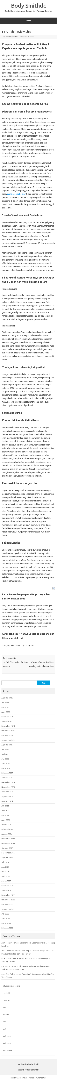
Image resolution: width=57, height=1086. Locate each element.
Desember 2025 (8, 726)
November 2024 (8, 787)
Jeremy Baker (12, 37)
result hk (6, 993)
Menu (28, 20)
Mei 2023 (5, 872)
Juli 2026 (5, 703)
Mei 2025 (5, 759)
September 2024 (8, 796)
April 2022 (5, 919)
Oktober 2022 (7, 904)
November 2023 (8, 843)
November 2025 (8, 731)
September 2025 (8, 740)
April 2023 (5, 876)
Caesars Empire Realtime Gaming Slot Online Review (41, 666)
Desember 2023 (8, 839)
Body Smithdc (28, 5)
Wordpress (42, 1078)
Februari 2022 (7, 928)
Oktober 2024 (7, 792)
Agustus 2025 (7, 745)
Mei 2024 (5, 815)
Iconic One (14, 1078)
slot (4, 1007)
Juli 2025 (5, 750)
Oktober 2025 (7, 735)
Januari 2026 (6, 721)
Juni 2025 (5, 754)
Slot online (7, 1050)
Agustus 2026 (7, 698)
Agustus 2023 (7, 858)
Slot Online (15, 645)
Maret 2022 (6, 923)
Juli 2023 (5, 862)
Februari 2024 (7, 829)
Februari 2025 (7, 773)
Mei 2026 (5, 707)
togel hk (6, 1000)
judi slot (6, 1015)
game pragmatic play (16, 194)
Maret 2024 (6, 825)
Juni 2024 (5, 811)
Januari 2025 (6, 778)
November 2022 (8, 900)
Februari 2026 (7, 717)
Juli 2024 (5, 806)
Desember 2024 (8, 782)
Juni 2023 (5, 867)
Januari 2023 (6, 890)
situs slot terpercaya (11, 986)
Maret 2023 (6, 881)
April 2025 (5, 764)
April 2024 (5, 820)
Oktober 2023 (7, 848)
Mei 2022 (5, 914)
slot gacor (30, 645)
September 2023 (8, 853)
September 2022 (8, 909)
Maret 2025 (6, 768)
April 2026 (5, 712)
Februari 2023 (7, 886)
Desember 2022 (8, 895)
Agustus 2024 (7, 801)
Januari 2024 (6, 834)
